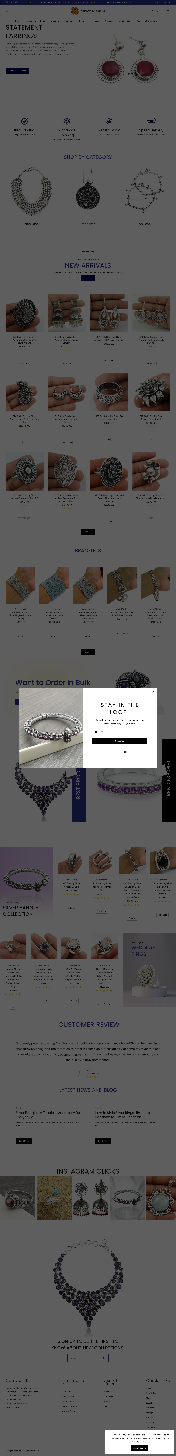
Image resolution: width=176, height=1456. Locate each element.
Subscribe (119, 741)
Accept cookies (139, 1448)
